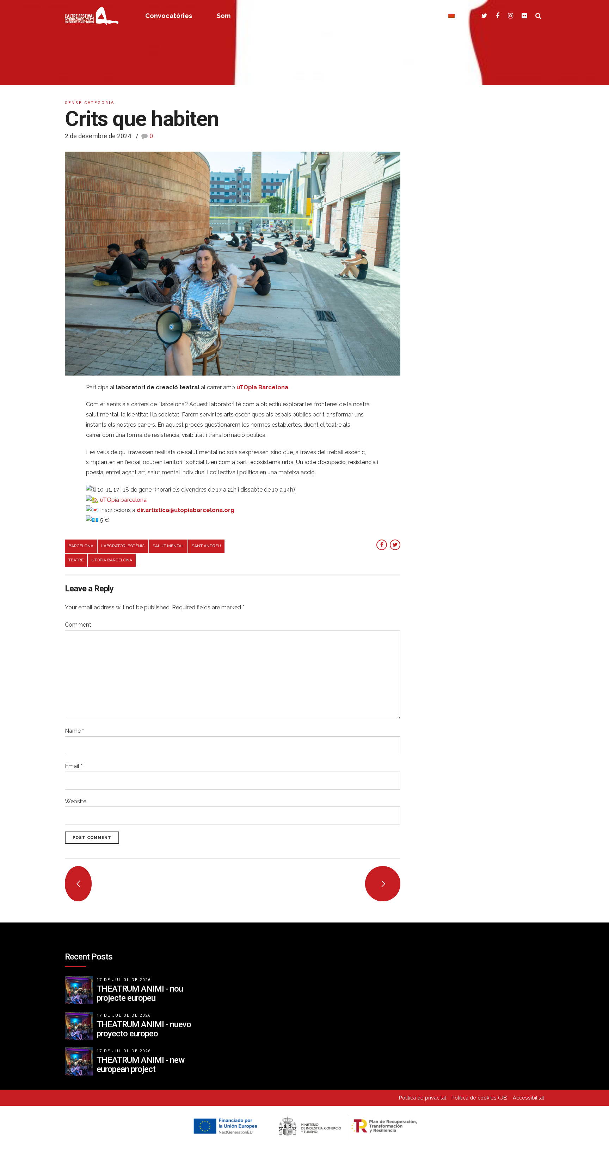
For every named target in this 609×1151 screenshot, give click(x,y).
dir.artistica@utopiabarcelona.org (185, 510)
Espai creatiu (275, 15)
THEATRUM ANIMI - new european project (140, 1064)
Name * (74, 730)
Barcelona (80, 545)
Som (223, 15)
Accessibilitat (528, 1098)
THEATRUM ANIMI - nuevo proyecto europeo (144, 1029)
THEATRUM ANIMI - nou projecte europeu (140, 993)
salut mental (168, 545)
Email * (73, 766)
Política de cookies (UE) (479, 1098)
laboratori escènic (123, 545)
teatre (76, 560)
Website (75, 801)
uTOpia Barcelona (111, 560)
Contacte (408, 15)
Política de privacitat (422, 1098)
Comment (78, 624)
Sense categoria (90, 103)
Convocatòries (168, 15)
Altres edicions (345, 15)
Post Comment (92, 837)
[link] (123, 500)
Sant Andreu (206, 545)
